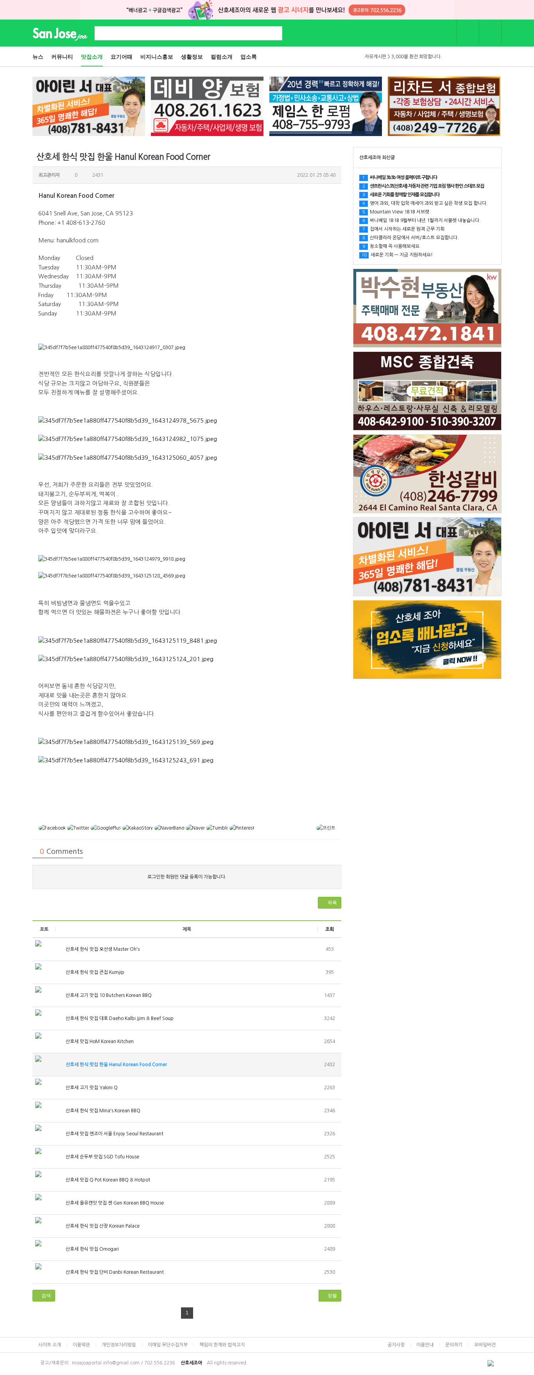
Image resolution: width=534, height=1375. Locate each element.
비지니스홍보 (156, 57)
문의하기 (453, 1345)
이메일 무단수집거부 (168, 1345)
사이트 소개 (49, 1345)
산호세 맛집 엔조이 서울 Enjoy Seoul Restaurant (114, 1133)
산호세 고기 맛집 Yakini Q (91, 1087)
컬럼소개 (222, 57)
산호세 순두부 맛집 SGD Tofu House (102, 1156)
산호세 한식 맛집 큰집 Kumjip (94, 972)
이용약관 (81, 1345)
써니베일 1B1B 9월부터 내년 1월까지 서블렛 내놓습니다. (421, 220)
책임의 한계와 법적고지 (222, 1345)
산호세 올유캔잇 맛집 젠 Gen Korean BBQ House (114, 1203)
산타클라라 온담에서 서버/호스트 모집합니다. (410, 237)
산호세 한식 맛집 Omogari (92, 1249)
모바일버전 (485, 1345)
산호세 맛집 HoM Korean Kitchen (99, 1041)
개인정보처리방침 (119, 1345)
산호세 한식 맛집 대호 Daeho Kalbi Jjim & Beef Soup (119, 1018)
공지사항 (396, 1345)
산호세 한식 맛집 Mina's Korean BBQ (102, 1110)
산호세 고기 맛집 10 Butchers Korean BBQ (108, 995)
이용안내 (425, 1345)
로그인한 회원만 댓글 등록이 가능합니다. (187, 877)
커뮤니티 (62, 57)
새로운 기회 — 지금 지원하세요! (397, 255)
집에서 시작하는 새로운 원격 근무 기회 (403, 229)
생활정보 (192, 57)
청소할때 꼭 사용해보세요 (390, 246)
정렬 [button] (331, 1295)
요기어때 (122, 57)
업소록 (248, 57)
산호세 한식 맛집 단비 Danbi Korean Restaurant (114, 1272)
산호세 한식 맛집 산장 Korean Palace (102, 1226)
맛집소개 (92, 57)
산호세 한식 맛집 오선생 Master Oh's (102, 949)
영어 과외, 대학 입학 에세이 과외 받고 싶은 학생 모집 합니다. (425, 203)
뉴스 (37, 57)
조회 (329, 929)
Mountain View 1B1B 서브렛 (395, 212)
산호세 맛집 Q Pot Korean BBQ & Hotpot (107, 1180)
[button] (329, 903)
